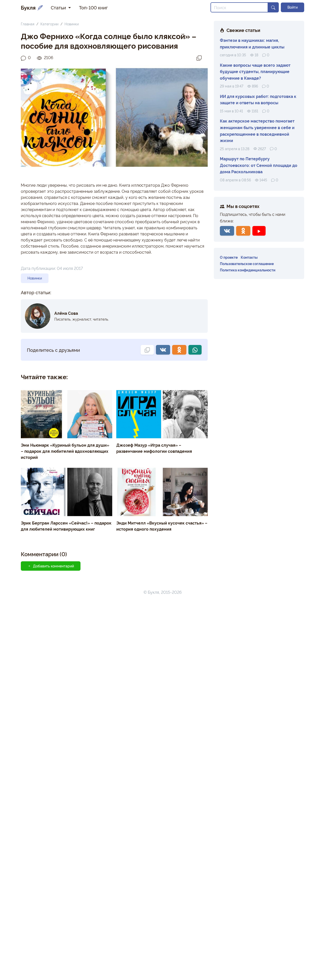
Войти (292, 7)
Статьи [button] (59, 7)
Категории (49, 23)
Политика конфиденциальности (247, 269)
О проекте (229, 257)
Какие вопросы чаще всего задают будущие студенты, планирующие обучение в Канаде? (255, 71)
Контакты (249, 257)
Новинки (71, 23)
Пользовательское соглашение (247, 263)
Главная (27, 23)
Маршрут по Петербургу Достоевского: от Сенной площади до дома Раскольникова (258, 165)
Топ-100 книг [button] (93, 7)
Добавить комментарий (53, 565)
